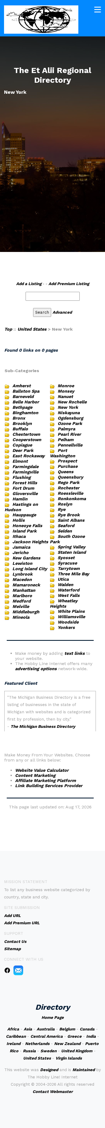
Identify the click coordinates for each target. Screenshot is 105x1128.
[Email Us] (18, 970)
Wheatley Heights (64, 603)
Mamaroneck (26, 584)
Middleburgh (25, 611)
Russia (29, 1051)
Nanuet (65, 396)
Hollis (18, 520)
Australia (46, 1029)
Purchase (68, 466)
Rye (61, 509)
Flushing (21, 477)
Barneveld (23, 396)
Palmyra (66, 428)
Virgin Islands (68, 1058)
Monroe (66, 385)
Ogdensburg (70, 418)
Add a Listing (28, 283)
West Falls (69, 595)
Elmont (20, 461)
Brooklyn (22, 423)
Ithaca (19, 536)
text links (74, 653)
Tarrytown (69, 568)
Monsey (66, 391)
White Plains (71, 611)
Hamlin (19, 498)
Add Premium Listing (68, 283)
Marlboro (22, 595)
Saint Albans (71, 520)
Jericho (20, 552)
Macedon (22, 579)
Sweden (48, 1051)
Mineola (20, 617)
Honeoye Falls (27, 525)
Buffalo (20, 428)
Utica (63, 579)
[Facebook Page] (7, 970)
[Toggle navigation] (97, 9)
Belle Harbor (25, 401)
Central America (46, 1036)
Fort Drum (23, 488)
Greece (74, 1036)
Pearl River (69, 434)
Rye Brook (69, 514)
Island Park (24, 531)
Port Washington (62, 453)
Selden (65, 531)
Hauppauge (24, 514)
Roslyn (65, 504)
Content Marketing (35, 775)
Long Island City (29, 568)
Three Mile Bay (73, 573)
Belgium (67, 1029)
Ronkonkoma (72, 498)
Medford (21, 601)
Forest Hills (24, 482)
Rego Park (68, 482)
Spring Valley (71, 546)
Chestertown (26, 434)
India (91, 1036)
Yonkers (66, 627)
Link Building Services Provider (48, 785)
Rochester (68, 487)
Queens (66, 471)
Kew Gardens (26, 557)
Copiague (22, 445)
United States (32, 329)
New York (68, 407)
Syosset (66, 557)
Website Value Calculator (42, 770)
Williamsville (71, 616)
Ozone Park (70, 423)
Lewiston (22, 563)
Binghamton (25, 412)
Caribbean (16, 1036)
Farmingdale (25, 466)
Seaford (66, 525)
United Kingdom (76, 1051)
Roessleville (70, 493)
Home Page (52, 1017)
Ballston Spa (25, 391)
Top (8, 329)
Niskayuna (69, 412)
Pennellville (70, 445)
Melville (20, 606)
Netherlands (37, 1043)
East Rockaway (28, 455)
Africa (13, 1029)
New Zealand (67, 1043)
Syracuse (67, 563)
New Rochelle (72, 401)
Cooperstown (26, 439)
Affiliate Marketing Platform (45, 780)
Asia (28, 1029)
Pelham (66, 439)
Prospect (67, 460)
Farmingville (25, 472)
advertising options (36, 668)
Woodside (68, 622)
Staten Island (72, 552)
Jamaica (21, 547)
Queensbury (70, 477)
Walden (65, 584)
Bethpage (22, 407)
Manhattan (23, 590)
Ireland (13, 1043)
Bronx (18, 418)
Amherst (21, 385)
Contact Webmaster (53, 1091)
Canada (87, 1029)
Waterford (68, 590)
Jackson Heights (30, 541)
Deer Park (22, 450)
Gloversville (25, 493)
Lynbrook (22, 574)
